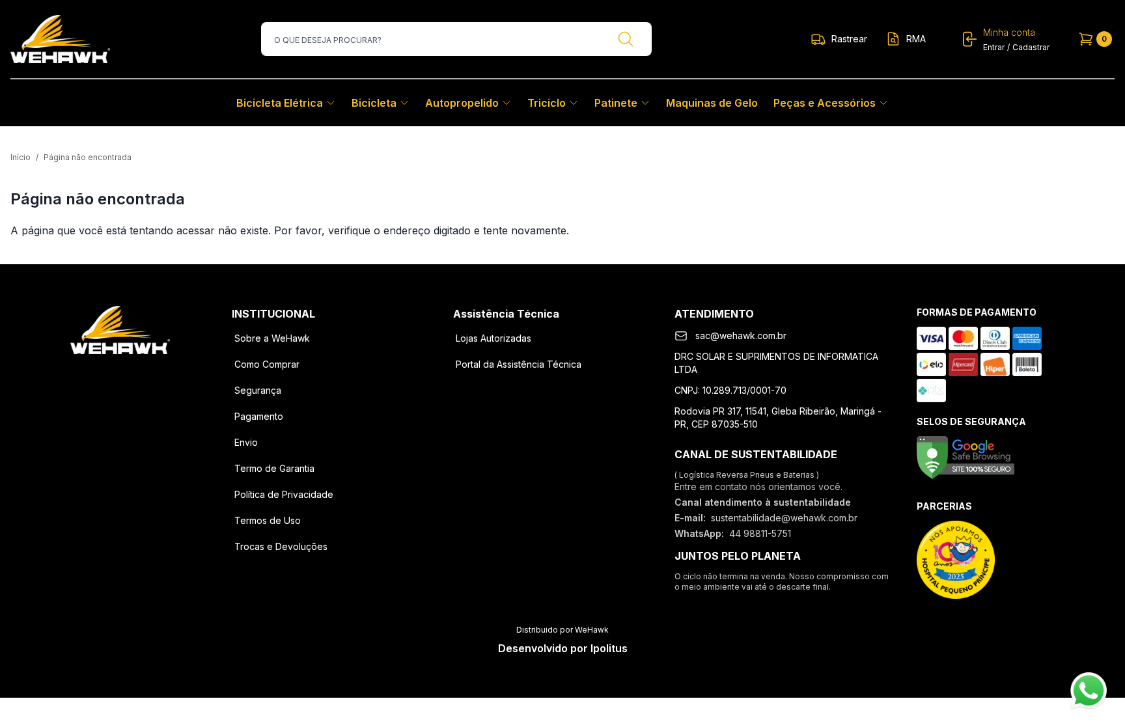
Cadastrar (1030, 47)
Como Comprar (266, 364)
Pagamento (258, 416)
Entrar (994, 47)
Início (20, 157)
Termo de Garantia (274, 468)
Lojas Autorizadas (493, 338)
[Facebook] (86, 375)
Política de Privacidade (283, 494)
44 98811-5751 (760, 533)
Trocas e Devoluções (280, 546)
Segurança (257, 390)
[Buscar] (626, 39)
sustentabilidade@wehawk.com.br (784, 517)
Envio (246, 442)
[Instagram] (119, 375)
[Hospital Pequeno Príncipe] (956, 560)
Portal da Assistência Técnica (518, 364)
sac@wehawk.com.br (740, 335)
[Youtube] (153, 375)
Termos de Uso (267, 520)
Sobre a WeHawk (272, 338)
